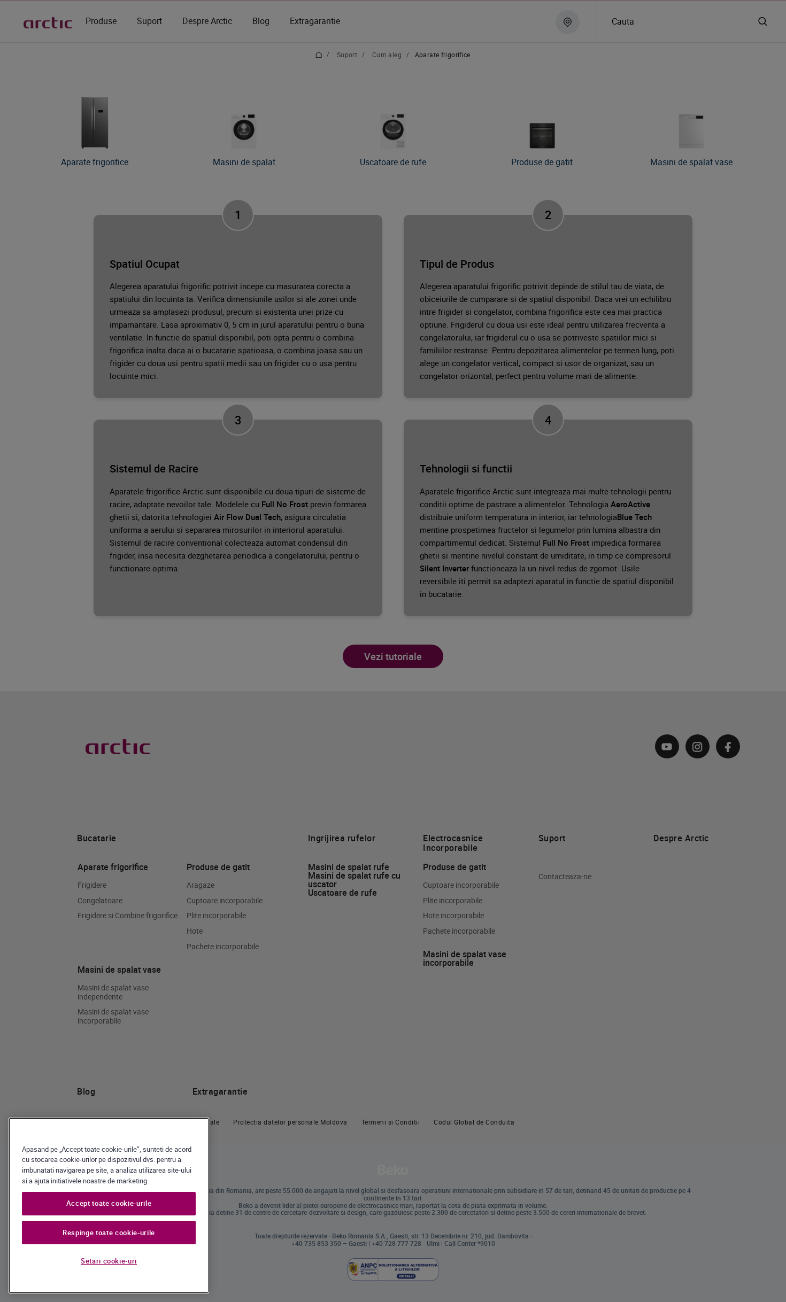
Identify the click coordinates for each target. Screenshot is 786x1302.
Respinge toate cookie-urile (109, 1232)
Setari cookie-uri (109, 1261)
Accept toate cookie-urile (108, 1203)
